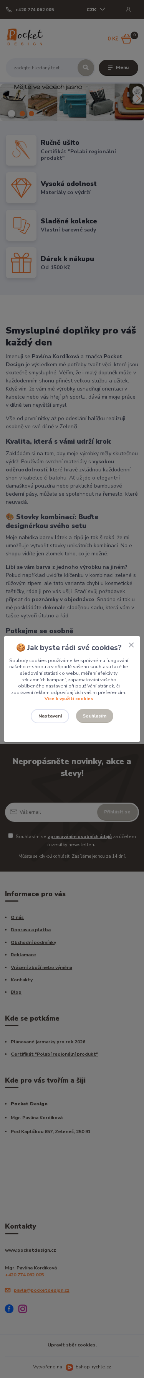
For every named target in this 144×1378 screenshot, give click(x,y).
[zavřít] (131, 644)
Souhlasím (94, 716)
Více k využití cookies (69, 699)
